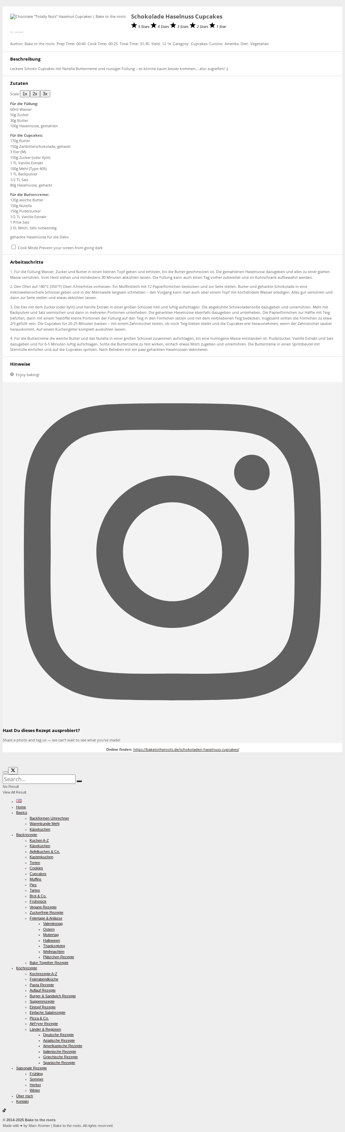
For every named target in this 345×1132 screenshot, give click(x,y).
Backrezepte (26, 835)
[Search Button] (79, 781)
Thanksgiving (54, 946)
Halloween (51, 940)
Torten (35, 863)
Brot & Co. (38, 896)
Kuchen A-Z (39, 840)
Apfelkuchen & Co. (45, 852)
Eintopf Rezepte (43, 1007)
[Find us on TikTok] (4, 1111)
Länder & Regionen (45, 1029)
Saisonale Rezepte (31, 1068)
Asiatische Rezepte (59, 1040)
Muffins (35, 879)
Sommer (36, 1079)
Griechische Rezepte (60, 1057)
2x (35, 93)
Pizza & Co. (39, 1018)
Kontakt (22, 1101)
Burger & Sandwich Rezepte (53, 996)
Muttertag (51, 935)
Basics (21, 812)
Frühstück (38, 901)
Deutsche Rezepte (58, 1035)
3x (45, 93)
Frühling (36, 1074)
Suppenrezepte (42, 1001)
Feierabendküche (44, 979)
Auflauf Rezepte (43, 990)
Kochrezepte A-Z (43, 974)
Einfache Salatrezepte (47, 1012)
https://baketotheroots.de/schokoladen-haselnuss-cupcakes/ (186, 749)
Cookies (36, 868)
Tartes (35, 890)
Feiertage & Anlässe (46, 918)
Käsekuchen (40, 829)
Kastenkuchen (41, 857)
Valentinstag (53, 924)
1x (25, 93)
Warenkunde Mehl (44, 824)
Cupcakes (38, 874)
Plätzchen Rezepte (58, 957)
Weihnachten (53, 952)
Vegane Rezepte (43, 907)
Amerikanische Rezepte (62, 1046)
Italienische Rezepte (59, 1052)
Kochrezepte (26, 968)
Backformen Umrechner (49, 818)
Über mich (24, 1096)
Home (21, 807)
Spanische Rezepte (59, 1063)
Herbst (35, 1085)
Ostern (49, 929)
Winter (35, 1090)
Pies (33, 885)
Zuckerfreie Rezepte (46, 912)
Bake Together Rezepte (49, 963)
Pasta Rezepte (42, 985)
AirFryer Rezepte (44, 1024)
